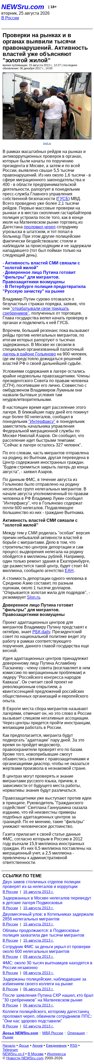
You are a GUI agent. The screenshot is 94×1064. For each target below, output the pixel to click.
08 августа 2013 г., (38, 973)
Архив (37, 1045)
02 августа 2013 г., (38, 1026)
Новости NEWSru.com (25, 1058)
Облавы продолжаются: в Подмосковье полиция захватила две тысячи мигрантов (43, 932)
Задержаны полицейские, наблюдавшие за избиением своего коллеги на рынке (44, 981)
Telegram (10, 1050)
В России (10, 18)
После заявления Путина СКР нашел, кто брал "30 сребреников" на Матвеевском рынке (48, 997)
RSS (73, 1045)
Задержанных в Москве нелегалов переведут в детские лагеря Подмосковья (47, 900)
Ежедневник (56, 1045)
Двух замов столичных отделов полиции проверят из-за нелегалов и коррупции (41, 884)
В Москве (36, 1054)
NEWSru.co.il (13, 1054)
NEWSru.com (22, 7)
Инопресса (56, 1054)
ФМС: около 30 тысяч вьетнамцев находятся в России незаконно (47, 965)
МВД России (52, 1033)
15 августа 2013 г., (38, 908)
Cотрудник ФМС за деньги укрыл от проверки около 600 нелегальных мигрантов (46, 949)
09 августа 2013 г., (38, 956)
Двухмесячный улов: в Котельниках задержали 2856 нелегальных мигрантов (48, 916)
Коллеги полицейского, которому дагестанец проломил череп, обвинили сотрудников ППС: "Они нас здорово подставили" (47, 1016)
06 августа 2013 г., (38, 989)
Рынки (8, 1037)
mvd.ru (47, 143)
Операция (76, 1033)
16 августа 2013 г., (38, 892)
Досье (24, 1045)
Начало (9, 1045)
